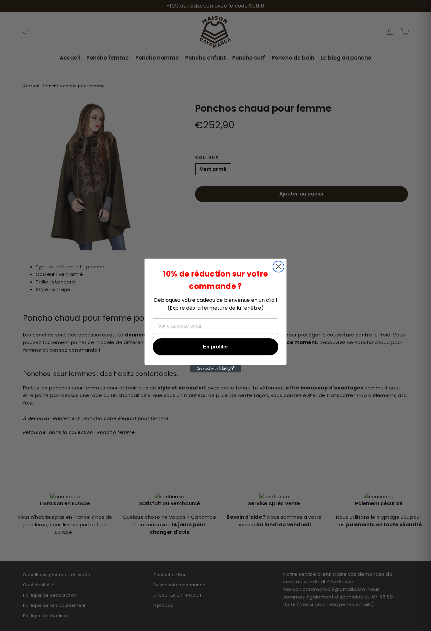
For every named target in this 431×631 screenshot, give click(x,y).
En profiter (215, 346)
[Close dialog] (278, 266)
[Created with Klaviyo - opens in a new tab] (215, 368)
